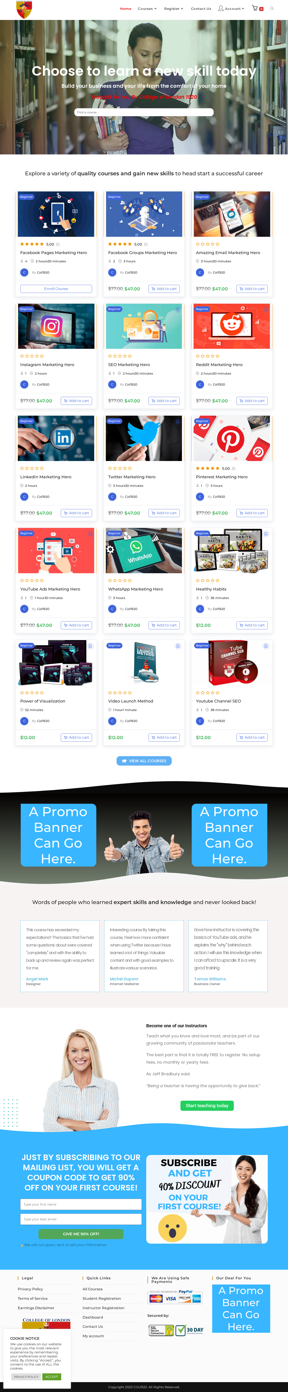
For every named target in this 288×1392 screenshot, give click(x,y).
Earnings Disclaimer (36, 1308)
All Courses (93, 1289)
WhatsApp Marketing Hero (135, 589)
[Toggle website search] (272, 8)
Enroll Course (56, 289)
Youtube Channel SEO (218, 701)
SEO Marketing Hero (129, 364)
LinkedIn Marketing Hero (45, 476)
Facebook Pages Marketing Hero (53, 252)
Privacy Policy (30, 1289)
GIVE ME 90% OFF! (81, 1234)
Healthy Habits (211, 589)
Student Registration (102, 1298)
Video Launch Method (130, 701)
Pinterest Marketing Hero (222, 476)
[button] (90, 197)
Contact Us (93, 1326)
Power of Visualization (42, 701)
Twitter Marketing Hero (131, 476)
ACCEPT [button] (51, 1377)
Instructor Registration (103, 1308)
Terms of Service (33, 1298)
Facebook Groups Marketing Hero (142, 252)
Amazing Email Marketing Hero (228, 252)
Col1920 (43, 272)
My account (93, 1336)
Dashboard (93, 1317)
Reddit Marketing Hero (219, 364)
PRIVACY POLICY (26, 1377)
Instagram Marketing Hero (47, 364)
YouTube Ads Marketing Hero (50, 589)
